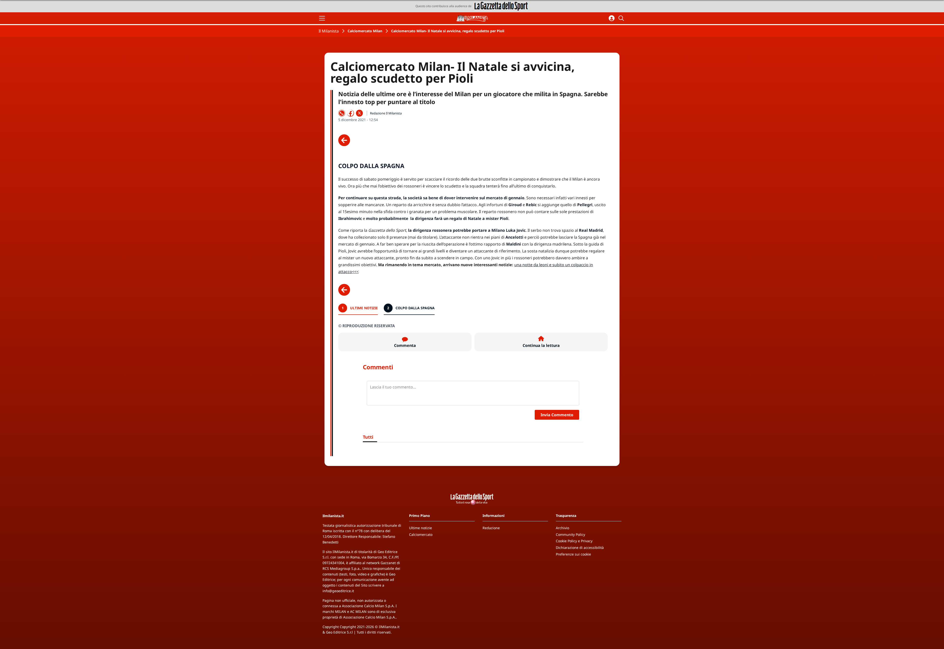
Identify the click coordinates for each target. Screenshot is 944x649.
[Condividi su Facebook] (350, 113)
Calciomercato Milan (365, 31)
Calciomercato (420, 534)
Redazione (491, 527)
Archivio (562, 527)
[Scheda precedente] (344, 140)
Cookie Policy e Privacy (574, 541)
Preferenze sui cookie (573, 554)
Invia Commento (557, 414)
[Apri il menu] (322, 18)
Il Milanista (329, 31)
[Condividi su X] (359, 113)
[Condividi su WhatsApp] (341, 113)
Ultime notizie (420, 527)
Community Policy (570, 534)
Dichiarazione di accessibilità (580, 547)
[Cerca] (622, 18)
